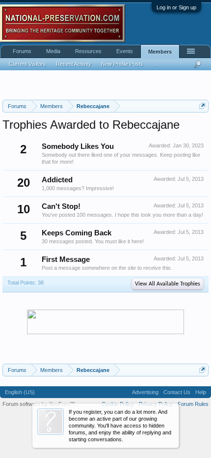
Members (160, 52)
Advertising (145, 392)
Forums (22, 51)
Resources (88, 51)
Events (124, 51)
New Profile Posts (122, 64)
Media (53, 51)
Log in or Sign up (176, 7)
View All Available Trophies (167, 284)
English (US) (20, 392)
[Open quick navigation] (202, 106)
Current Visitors (27, 64)
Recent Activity (73, 64)
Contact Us (176, 392)
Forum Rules (193, 404)
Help (200, 392)
